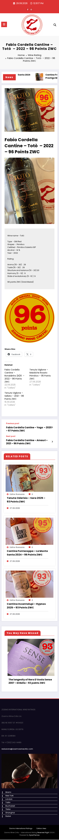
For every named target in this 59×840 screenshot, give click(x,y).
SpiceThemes (34, 832)
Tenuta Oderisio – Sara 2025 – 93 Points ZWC (26, 499)
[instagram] (31, 9)
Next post (10, 436)
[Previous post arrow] (52, 427)
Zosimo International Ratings (20, 825)
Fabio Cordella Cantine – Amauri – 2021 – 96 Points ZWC (27, 442)
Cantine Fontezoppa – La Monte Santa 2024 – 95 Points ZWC (27, 552)
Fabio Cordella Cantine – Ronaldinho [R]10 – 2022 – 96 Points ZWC (14, 375)
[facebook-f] (27, 9)
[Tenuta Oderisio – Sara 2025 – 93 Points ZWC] (29, 478)
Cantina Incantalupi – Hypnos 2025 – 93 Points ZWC (26, 605)
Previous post (12, 423)
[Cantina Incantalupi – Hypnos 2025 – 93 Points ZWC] (29, 584)
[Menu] (4, 24)
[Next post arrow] (52, 442)
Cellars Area (41, 825)
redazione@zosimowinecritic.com (17, 745)
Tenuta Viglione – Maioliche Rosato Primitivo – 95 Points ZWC (40, 374)
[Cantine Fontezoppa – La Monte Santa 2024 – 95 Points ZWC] (29, 531)
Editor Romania (17, 494)
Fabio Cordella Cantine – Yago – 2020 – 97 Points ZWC (29, 429)
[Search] (55, 25)
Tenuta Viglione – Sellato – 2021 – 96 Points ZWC (14, 395)
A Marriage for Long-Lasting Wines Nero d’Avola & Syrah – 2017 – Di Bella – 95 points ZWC (33, 676)
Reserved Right (43, 829)
